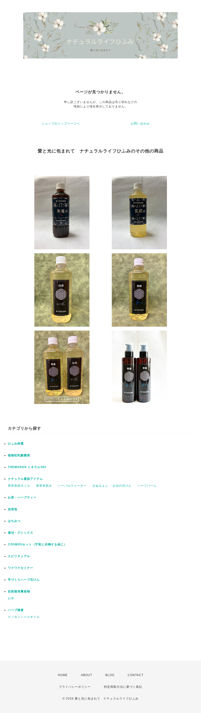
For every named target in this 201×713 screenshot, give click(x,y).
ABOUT (86, 675)
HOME (63, 675)
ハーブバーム (147, 485)
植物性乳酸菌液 (19, 455)
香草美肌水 (44, 485)
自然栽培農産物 (19, 591)
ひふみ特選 (16, 443)
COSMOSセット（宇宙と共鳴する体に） (37, 544)
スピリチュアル (19, 556)
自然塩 (12, 509)
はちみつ (14, 521)
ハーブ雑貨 (16, 610)
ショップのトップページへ (61, 123)
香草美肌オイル (19, 485)
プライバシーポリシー (75, 687)
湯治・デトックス (20, 532)
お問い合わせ (140, 123)
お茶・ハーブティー (22, 497)
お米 (11, 598)
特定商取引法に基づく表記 (123, 687)
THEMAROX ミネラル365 (27, 467)
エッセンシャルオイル (24, 617)
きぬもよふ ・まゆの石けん (112, 485)
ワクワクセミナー (20, 568)
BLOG (109, 675)
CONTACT (135, 675)
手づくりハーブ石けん (24, 579)
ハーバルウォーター (72, 485)
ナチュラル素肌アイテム (25, 479)
